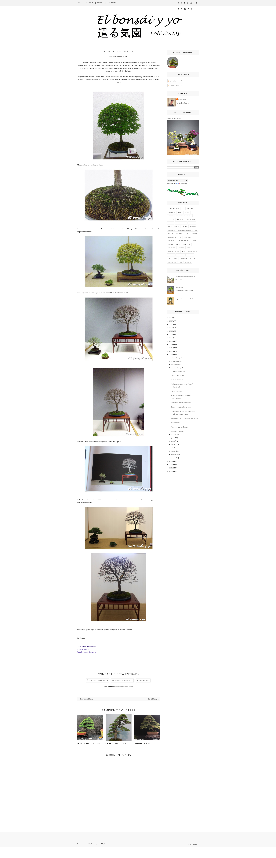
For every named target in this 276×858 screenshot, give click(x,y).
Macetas (170, 244)
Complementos (190, 219)
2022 (171, 331)
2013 (171, 464)
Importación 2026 (174, 118)
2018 (171, 344)
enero (173, 458)
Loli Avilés (182, 99)
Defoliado (192, 223)
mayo (173, 444)
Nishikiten (181, 247)
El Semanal (193, 226)
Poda (183, 251)
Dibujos (184, 226)
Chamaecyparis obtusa (89, 743)
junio (173, 441)
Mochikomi (175, 423)
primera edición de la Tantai (113, 229)
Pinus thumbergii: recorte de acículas (184, 418)
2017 (171, 348)
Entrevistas (171, 230)
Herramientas (172, 237)
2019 (171, 341)
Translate (183, 183)
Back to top (193, 844)
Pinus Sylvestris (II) (115, 743)
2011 (171, 471)
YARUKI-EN (90, 3)
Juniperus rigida (142, 743)
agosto (173, 434)
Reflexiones (180, 255)
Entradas (172, 81)
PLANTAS (100, 3)
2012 (171, 468)
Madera (178, 244)
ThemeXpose (95, 844)
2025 (171, 321)
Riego (169, 258)
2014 (171, 461)
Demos (170, 226)
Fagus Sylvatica (176, 391)
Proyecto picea (192, 251)
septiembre (175, 368)
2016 (171, 351)
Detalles (176, 226)
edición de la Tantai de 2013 (91, 500)
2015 (171, 354)
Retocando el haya (177, 431)
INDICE (79, 3)
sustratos (188, 262)
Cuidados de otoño (178, 371)
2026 (171, 318)
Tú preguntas (172, 262)
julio (172, 438)
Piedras (189, 247)
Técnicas (192, 258)
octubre (174, 364)
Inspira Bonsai (188, 237)
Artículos (170, 216)
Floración (194, 233)
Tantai (85, 68)
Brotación (171, 219)
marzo (173, 451)
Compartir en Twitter (124, 680)
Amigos (180, 212)
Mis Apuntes (171, 247)
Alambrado (171, 212)
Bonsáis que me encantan (123, 686)
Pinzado (170, 251)
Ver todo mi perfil (182, 103)
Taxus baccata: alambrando (181, 407)
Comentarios (174, 85)
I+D (180, 237)
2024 (171, 324)
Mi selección (186, 244)
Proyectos (171, 255)
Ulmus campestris (177, 375)
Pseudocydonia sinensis (179, 427)
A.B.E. (183, 208)
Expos (186, 233)
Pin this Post (145, 680)
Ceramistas (180, 219)
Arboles (187, 212)
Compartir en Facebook (98, 680)
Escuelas (170, 233)
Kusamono (171, 240)
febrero (174, 454)
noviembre (175, 361)
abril (173, 448)
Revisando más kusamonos (181, 402)
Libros (194, 240)
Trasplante (183, 258)
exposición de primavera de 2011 (90, 79)
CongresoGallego (181, 223)
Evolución (179, 233)
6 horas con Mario (173, 208)
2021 (171, 334)
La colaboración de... (183, 240)
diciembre (175, 358)
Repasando (190, 255)
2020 (171, 338)
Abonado (190, 208)
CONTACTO (112, 3)
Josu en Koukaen (177, 380)
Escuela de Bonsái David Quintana (187, 230)
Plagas (177, 251)
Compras (170, 223)
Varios (180, 262)
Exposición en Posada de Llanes (187, 299)
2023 (171, 328)
